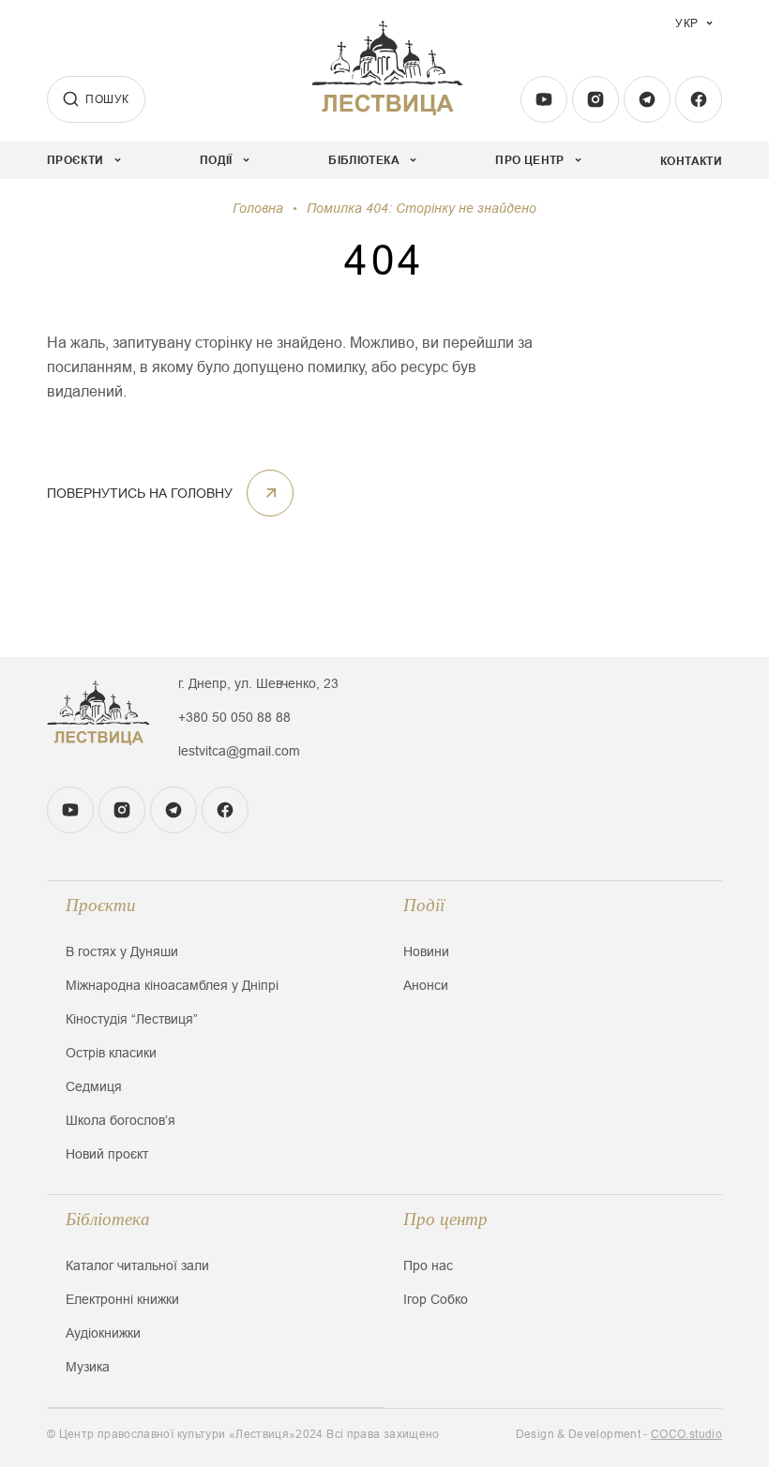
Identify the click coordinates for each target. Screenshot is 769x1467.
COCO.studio (686, 1434)
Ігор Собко (435, 1299)
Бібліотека (108, 1219)
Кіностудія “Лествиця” (132, 1018)
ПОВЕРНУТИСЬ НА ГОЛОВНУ (140, 493)
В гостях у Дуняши (122, 951)
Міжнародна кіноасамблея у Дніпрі (172, 985)
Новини (426, 951)
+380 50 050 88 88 (234, 717)
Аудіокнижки (103, 1332)
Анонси (425, 985)
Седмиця (94, 1086)
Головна (258, 208)
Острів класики (111, 1052)
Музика (88, 1366)
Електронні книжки (122, 1299)
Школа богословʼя (120, 1120)
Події (424, 905)
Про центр (445, 1219)
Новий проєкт (107, 1153)
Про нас (428, 1265)
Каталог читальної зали (137, 1265)
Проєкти (101, 905)
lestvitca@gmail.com (239, 750)
